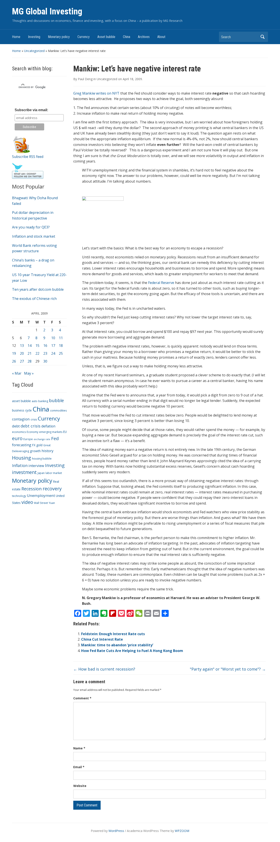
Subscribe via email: (31, 110)
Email (78, 767)
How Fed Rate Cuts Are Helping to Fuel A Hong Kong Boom (132, 650)
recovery (52, 488)
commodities (58, 410)
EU (65, 432)
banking (43, 401)
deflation (48, 426)
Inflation (20, 465)
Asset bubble (106, 37)
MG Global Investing (47, 11)
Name (79, 748)
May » (29, 373)
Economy (32, 432)
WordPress (116, 831)
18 (61, 345)
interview (36, 465)
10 (53, 337)
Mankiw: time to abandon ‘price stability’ (117, 645)
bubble (56, 400)
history (47, 450)
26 (14, 361)
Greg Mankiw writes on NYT (96, 93)
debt (16, 426)
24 (53, 353)
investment (24, 472)
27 (22, 361)
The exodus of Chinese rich (34, 298)
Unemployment (41, 495)
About (161, 37)
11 (61, 337)
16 (45, 345)
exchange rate (42, 439)
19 (14, 353)
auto (34, 401)
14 (30, 345)
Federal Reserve (161, 282)
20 (22, 353)
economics (19, 432)
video (27, 502)
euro (17, 438)
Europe (28, 439)
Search (262, 36)
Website (79, 786)
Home (16, 37)
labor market (54, 473)
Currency (83, 37)
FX (33, 445)
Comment (82, 698)
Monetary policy (59, 37)
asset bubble (21, 401)
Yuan (52, 503)
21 (30, 353)
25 (61, 353)
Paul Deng (85, 79)
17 (53, 345)
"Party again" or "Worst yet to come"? (228, 669)
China (126, 37)
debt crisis (30, 426)
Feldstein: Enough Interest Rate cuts (113, 633)
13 (22, 345)
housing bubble (42, 458)
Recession (31, 489)
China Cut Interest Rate (102, 639)
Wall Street (41, 503)
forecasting (21, 444)
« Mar (16, 373)
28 (30, 361)
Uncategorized (34, 51)
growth (35, 451)
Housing (21, 457)
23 (45, 353)
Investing (34, 37)
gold (39, 445)
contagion (21, 419)
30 (45, 361)
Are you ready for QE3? (31, 227)
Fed (55, 438)
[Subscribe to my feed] (21, 144)
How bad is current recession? (104, 669)
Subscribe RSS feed (27, 156)
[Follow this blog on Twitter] (27, 170)
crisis (34, 419)
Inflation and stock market (33, 236)
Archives (144, 37)
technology (19, 496)
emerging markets (50, 432)
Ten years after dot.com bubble (38, 289)
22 (37, 353)
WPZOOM (182, 831)
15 (37, 345)
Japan (41, 473)
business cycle (22, 410)
